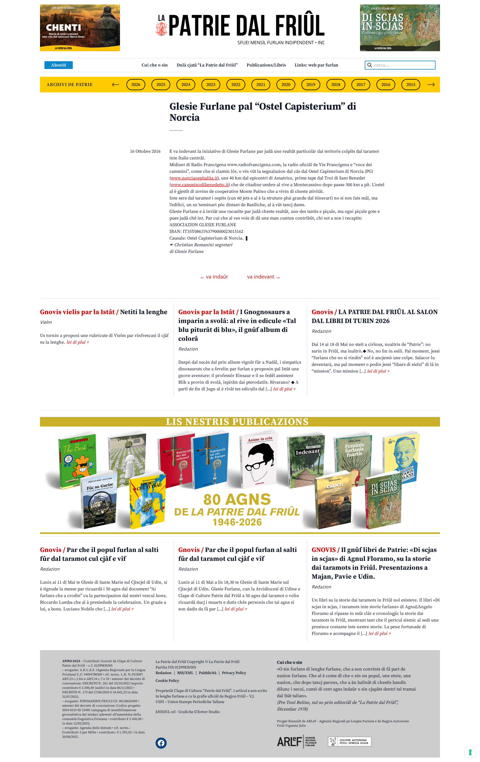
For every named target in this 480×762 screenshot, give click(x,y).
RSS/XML (185, 672)
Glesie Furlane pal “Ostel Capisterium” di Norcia (262, 112)
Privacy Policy (234, 672)
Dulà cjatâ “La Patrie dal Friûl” (207, 65)
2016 (385, 84)
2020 (285, 84)
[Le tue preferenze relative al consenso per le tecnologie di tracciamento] (470, 752)
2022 (235, 84)
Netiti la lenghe (104, 312)
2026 (135, 84)
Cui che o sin (155, 65)
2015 (410, 84)
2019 (310, 84)
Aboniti (58, 65)
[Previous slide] (115, 84)
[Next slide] (431, 84)
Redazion (164, 672)
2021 (260, 84)
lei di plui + (77, 342)
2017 (360, 84)
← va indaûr (214, 276)
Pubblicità (207, 672)
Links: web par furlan (316, 65)
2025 (160, 84)
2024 (185, 84)
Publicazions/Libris (266, 65)
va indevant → (264, 276)
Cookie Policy (167, 680)
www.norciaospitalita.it (194, 178)
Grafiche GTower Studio (199, 711)
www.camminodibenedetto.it (200, 185)
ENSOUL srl (166, 711)
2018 (335, 84)
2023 (210, 84)
